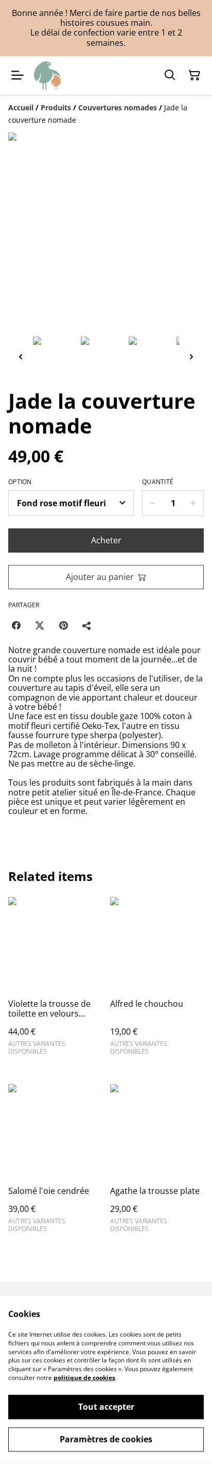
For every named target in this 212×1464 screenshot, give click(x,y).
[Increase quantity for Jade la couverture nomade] (193, 503)
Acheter (106, 540)
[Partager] (87, 625)
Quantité (157, 482)
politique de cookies (84, 1377)
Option (20, 482)
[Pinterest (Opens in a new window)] (63, 625)
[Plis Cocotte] (47, 75)
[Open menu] (17, 75)
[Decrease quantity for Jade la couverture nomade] (152, 503)
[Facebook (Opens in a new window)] (16, 625)
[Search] (169, 75)
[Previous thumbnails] (20, 356)
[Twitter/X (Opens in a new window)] (39, 625)
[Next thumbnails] (191, 356)
